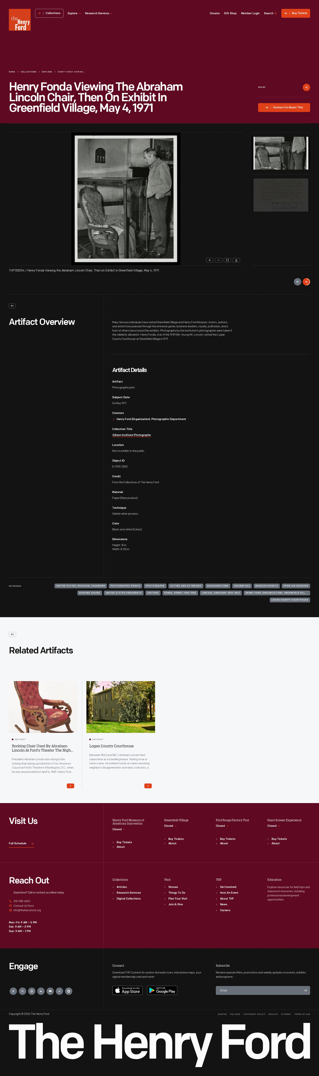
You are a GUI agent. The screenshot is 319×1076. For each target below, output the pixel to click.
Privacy (273, 1014)
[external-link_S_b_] (52, 906)
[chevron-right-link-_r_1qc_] (70, 785)
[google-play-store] (162, 990)
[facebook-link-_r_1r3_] (13, 991)
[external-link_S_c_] (52, 910)
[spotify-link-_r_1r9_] (68, 991)
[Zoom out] (218, 260)
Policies (235, 1014)
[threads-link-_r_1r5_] (31, 991)
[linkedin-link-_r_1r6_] (41, 991)
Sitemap (286, 1014)
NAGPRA (222, 1014)
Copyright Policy (254, 1014)
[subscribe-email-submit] (305, 990)
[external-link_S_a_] (52, 901)
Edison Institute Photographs (132, 435)
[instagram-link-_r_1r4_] (22, 991)
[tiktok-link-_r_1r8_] (59, 991)
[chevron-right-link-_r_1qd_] (148, 785)
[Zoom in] (209, 260)
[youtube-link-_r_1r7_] (50, 991)
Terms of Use (302, 1014)
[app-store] (127, 990)
